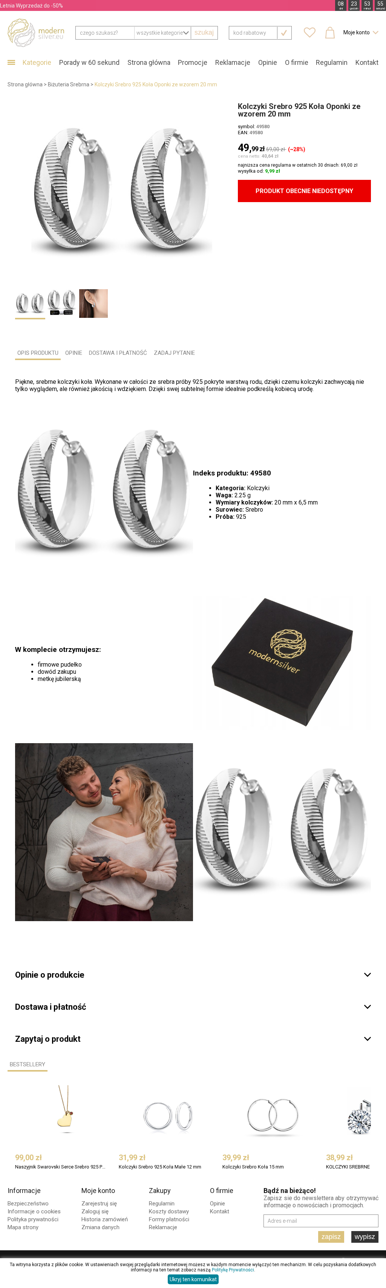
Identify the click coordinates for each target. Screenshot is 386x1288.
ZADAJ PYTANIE (174, 353)
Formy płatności (169, 1219)
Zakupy (160, 1190)
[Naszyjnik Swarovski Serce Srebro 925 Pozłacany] (66, 1115)
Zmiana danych (100, 1227)
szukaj (204, 32)
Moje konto (98, 1190)
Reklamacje (232, 62)
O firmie (296, 62)
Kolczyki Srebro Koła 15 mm (253, 1167)
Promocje (192, 62)
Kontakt (366, 62)
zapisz (331, 1236)
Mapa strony (23, 1227)
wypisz (365, 1236)
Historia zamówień (104, 1219)
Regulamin (332, 62)
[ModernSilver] (36, 32)
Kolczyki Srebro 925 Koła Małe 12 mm (160, 1167)
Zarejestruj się (99, 1203)
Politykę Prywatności (233, 1270)
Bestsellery (27, 1064)
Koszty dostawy (169, 1211)
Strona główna (148, 62)
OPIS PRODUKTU (37, 353)
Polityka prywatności (33, 1219)
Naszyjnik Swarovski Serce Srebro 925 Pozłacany (61, 1167)
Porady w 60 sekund (89, 62)
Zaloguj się (95, 1211)
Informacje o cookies (34, 1211)
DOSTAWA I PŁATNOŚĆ (118, 353)
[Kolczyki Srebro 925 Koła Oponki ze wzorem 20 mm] (121, 193)
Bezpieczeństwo (28, 1203)
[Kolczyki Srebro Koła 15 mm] (273, 1115)
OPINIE (73, 353)
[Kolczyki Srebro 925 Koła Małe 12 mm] (169, 1115)
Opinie (267, 62)
